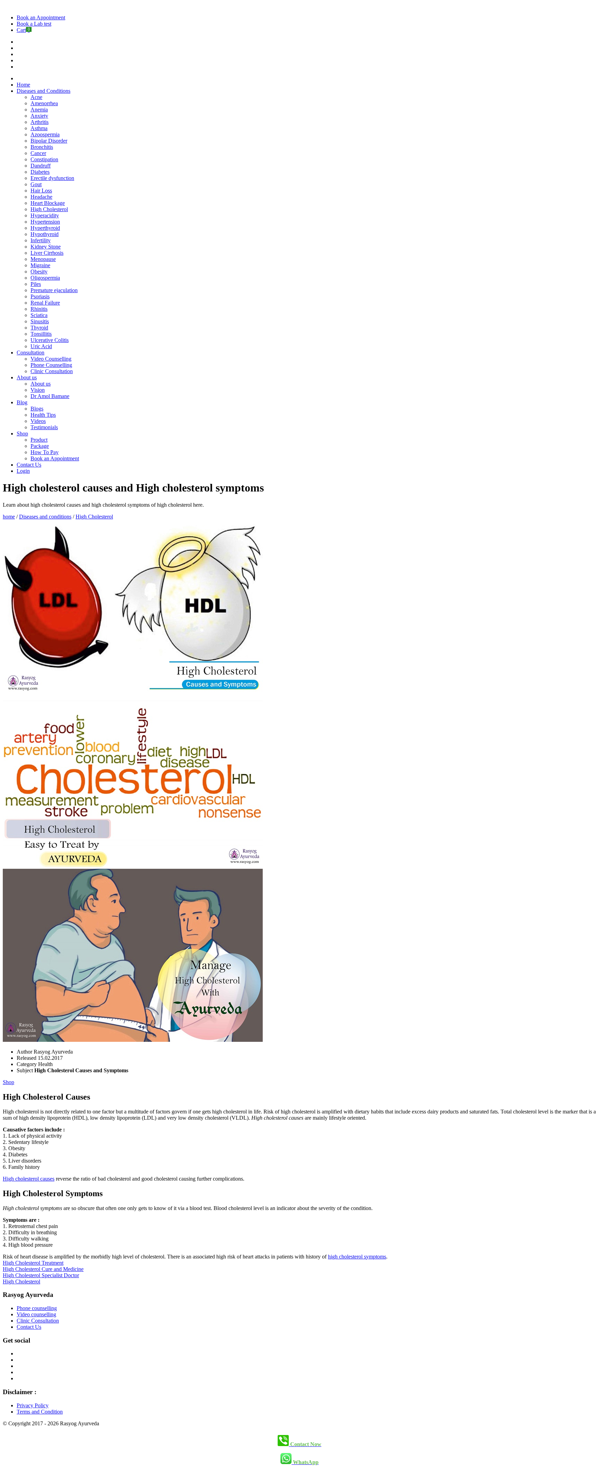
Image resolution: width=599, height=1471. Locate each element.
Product (39, 440)
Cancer (38, 153)
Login (23, 471)
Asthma (39, 128)
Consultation (30, 352)
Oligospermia (45, 278)
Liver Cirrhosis (47, 253)
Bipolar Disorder (49, 141)
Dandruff (41, 166)
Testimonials (44, 427)
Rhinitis (39, 309)
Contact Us (29, 465)
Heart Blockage (48, 203)
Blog (22, 402)
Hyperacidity (45, 215)
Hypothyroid (45, 234)
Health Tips (43, 415)
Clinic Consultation (52, 371)
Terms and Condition (40, 1412)
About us (27, 377)
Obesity (39, 271)
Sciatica (39, 315)
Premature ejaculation (54, 290)
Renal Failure (45, 303)
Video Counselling (51, 359)
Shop (22, 433)
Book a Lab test (34, 24)
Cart (23, 30)
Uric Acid (41, 346)
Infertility (41, 240)
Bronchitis (42, 147)
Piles (36, 284)
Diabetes (40, 172)
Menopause (43, 259)
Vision (38, 390)
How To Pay (45, 452)
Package (40, 446)
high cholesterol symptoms (357, 1257)
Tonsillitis (41, 334)
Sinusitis (40, 321)
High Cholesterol (49, 209)
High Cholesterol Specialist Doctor (41, 1275)
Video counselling (36, 1314)
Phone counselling (37, 1308)
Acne (36, 97)
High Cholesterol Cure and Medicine (43, 1269)
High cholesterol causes (28, 1179)
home (9, 517)
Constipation (44, 159)
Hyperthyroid (45, 228)
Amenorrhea (44, 103)
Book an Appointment (41, 17)
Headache (41, 197)
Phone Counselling (51, 365)
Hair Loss (41, 190)
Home (23, 85)
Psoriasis (40, 296)
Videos (38, 421)
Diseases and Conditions (43, 91)
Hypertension (45, 222)
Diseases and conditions (45, 517)
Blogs (37, 409)
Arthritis (40, 122)
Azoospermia (45, 134)
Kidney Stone (46, 247)
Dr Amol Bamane (50, 396)
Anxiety (39, 116)
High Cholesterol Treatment (33, 1263)
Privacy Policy (33, 1405)
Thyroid (39, 328)
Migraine (40, 265)
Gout (36, 184)
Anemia (39, 109)
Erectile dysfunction (52, 178)
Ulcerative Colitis (50, 340)
